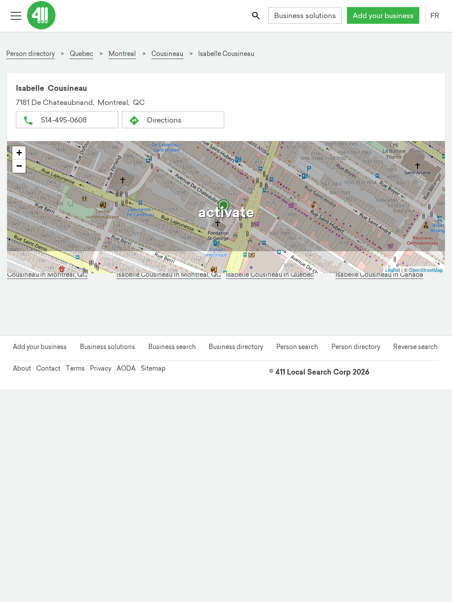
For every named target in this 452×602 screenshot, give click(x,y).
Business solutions (305, 15)
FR (434, 15)
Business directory (236, 347)
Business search (172, 347)
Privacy (100, 368)
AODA (126, 368)
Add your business (383, 15)
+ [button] (19, 152)
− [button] (19, 165)
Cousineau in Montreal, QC (47, 275)
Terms (75, 368)
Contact (48, 368)
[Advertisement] (226, 308)
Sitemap (153, 368)
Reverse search (415, 347)
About (22, 368)
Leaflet (392, 269)
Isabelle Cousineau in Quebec (270, 275)
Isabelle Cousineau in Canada (379, 275)
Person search (297, 347)
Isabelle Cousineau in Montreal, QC (169, 275)
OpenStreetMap (426, 269)
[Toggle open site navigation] (15, 15)
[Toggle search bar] (256, 15)
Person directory (355, 347)
